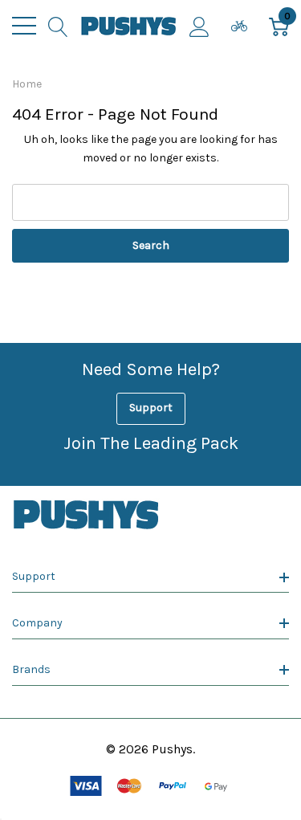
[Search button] (58, 25)
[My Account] (199, 25)
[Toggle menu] (24, 26)
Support (151, 407)
